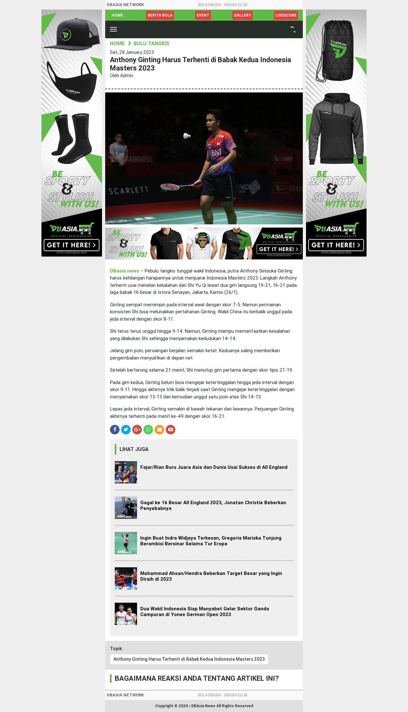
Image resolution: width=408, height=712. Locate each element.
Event (203, 15)
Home (117, 15)
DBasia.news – (127, 271)
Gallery (242, 15)
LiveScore (285, 15)
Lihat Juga (134, 449)
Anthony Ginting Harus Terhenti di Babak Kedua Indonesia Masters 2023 (189, 659)
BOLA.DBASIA (209, 4)
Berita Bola (160, 15)
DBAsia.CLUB (235, 4)
